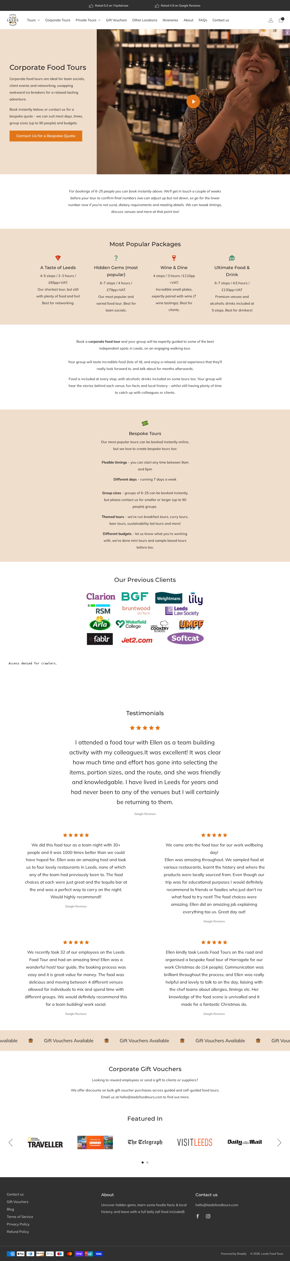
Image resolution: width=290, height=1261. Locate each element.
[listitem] (109, 5)
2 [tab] (147, 1162)
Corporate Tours (57, 20)
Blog (10, 1209)
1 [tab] (143, 1162)
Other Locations (144, 20)
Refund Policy (18, 1231)
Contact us (221, 20)
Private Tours (86, 20)
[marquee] (145, 1040)
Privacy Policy (18, 1224)
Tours (31, 20)
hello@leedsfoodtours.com (217, 1205)
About (188, 20)
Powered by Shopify (233, 1253)
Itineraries (170, 20)
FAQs (203, 20)
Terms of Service (20, 1217)
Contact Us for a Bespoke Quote (45, 136)
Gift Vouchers (116, 20)
